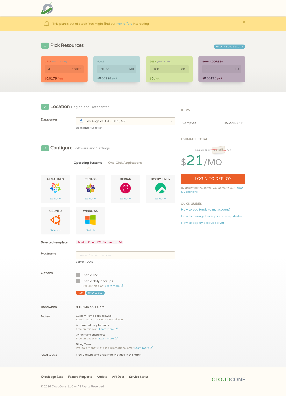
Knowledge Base (52, 377)
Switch (90, 230)
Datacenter (49, 120)
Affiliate (102, 377)
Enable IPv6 (90, 275)
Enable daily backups (101, 283)
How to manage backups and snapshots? (211, 216)
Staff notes (49, 355)
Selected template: (54, 242)
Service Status (138, 377)
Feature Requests (80, 377)
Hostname (48, 253)
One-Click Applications (125, 163)
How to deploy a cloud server (202, 223)
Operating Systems (88, 163)
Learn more (112, 286)
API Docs (118, 377)
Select (54, 198)
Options (47, 273)
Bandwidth (49, 307)
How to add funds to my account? (206, 210)
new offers (124, 24)
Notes (45, 316)
